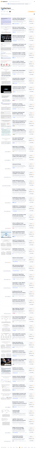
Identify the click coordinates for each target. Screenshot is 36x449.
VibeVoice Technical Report (17, 257)
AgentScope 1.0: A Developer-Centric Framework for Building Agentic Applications (18, 147)
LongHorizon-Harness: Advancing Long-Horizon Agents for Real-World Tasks (19, 87)
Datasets (25, 447)
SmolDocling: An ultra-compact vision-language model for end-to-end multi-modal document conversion (19, 198)
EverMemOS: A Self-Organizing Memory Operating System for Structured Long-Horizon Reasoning (18, 300)
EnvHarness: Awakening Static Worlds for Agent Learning (18, 113)
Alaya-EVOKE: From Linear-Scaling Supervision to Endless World (19, 360)
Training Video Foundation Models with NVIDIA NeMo (17, 436)
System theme (4, 447)
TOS (8, 447)
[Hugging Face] (19, 447)
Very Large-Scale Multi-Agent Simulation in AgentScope (18, 138)
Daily (1, 11)
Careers (17, 447)
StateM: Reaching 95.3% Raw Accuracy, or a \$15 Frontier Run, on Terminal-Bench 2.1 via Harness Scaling (19, 181)
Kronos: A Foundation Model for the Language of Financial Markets (19, 189)
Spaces (29, 447)
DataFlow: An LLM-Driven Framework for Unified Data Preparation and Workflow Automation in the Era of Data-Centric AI (18, 368)
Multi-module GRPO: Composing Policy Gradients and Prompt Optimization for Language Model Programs (19, 334)
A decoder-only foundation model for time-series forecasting (19, 215)
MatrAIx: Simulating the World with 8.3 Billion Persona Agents (18, 232)
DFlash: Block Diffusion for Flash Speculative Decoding (17, 343)
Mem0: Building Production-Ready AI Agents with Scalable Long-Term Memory (19, 155)
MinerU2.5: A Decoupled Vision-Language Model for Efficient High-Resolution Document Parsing (19, 130)
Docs (34, 447)
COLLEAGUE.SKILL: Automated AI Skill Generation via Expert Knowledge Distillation (18, 79)
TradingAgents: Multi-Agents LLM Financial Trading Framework (19, 45)
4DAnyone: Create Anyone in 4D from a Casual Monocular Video (18, 36)
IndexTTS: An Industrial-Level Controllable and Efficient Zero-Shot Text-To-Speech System (18, 241)
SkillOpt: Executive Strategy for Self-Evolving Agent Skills (18, 428)
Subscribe (26, 3)
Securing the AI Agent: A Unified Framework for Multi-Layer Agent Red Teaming (19, 53)
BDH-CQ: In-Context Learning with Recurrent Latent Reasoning (19, 28)
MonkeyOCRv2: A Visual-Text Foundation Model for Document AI (19, 402)
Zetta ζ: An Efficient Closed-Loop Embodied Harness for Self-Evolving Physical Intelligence (19, 224)
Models (22, 447)
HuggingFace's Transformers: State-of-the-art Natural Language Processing (19, 351)
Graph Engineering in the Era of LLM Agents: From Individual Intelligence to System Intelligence (19, 172)
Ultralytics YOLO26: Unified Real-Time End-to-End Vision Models (19, 377)
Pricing (32, 447)
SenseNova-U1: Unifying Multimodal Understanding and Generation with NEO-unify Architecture (18, 104)
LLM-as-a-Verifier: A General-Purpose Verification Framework (18, 62)
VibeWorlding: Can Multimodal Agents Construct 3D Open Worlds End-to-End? (19, 385)
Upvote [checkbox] (31, 19)
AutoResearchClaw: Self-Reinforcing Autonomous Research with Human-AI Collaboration (19, 292)
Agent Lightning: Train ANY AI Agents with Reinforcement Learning (18, 309)
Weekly (4, 11)
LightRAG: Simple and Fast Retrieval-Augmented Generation (19, 419)
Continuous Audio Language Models (16, 411)
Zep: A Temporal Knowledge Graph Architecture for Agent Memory (19, 317)
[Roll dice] (34, 14)
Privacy (11, 447)
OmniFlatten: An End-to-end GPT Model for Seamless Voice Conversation (18, 249)
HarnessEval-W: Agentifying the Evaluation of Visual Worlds (18, 275)
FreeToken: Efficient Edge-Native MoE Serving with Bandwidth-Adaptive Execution (19, 19)
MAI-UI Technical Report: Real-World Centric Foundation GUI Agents (18, 326)
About (14, 447)
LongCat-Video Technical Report (18, 70)
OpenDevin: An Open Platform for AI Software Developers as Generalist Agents (18, 96)
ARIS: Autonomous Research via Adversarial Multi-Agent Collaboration (18, 266)
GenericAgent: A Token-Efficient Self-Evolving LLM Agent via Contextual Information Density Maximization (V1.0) (18, 283)
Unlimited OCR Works (16, 164)
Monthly (7, 11)
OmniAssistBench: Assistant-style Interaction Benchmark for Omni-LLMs (19, 394)
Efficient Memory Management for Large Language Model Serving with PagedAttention (19, 121)
